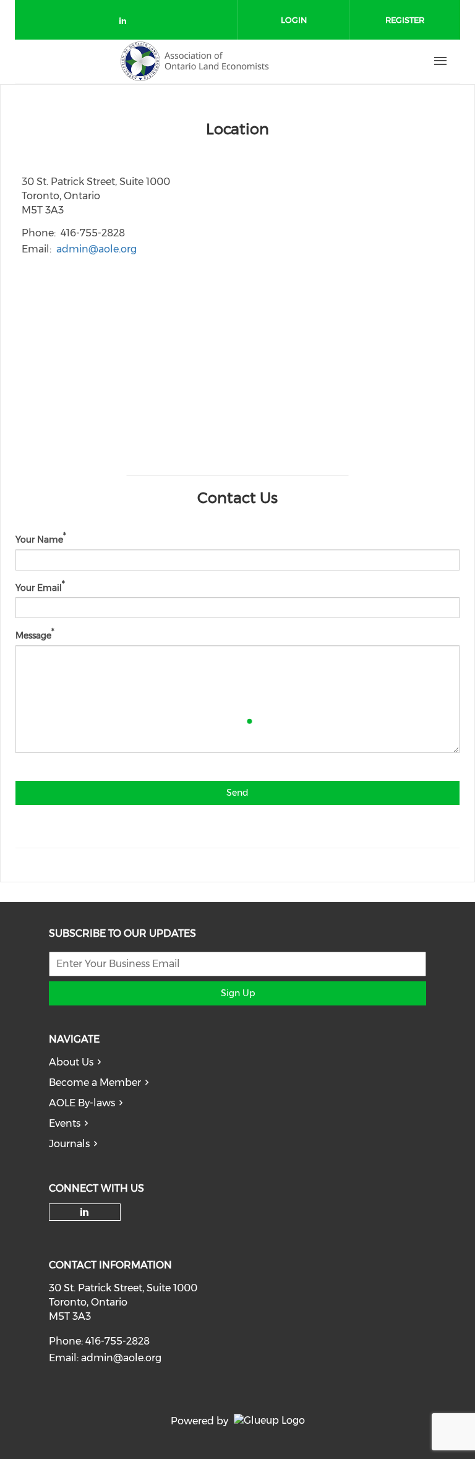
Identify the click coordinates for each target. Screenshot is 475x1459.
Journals (69, 1144)
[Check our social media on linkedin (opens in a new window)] (126, 23)
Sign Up (238, 993)
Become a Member (95, 1082)
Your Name (39, 539)
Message (33, 635)
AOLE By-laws (82, 1103)
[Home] (195, 61)
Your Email (38, 587)
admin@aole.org (96, 249)
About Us (71, 1062)
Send (237, 792)
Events (64, 1123)
